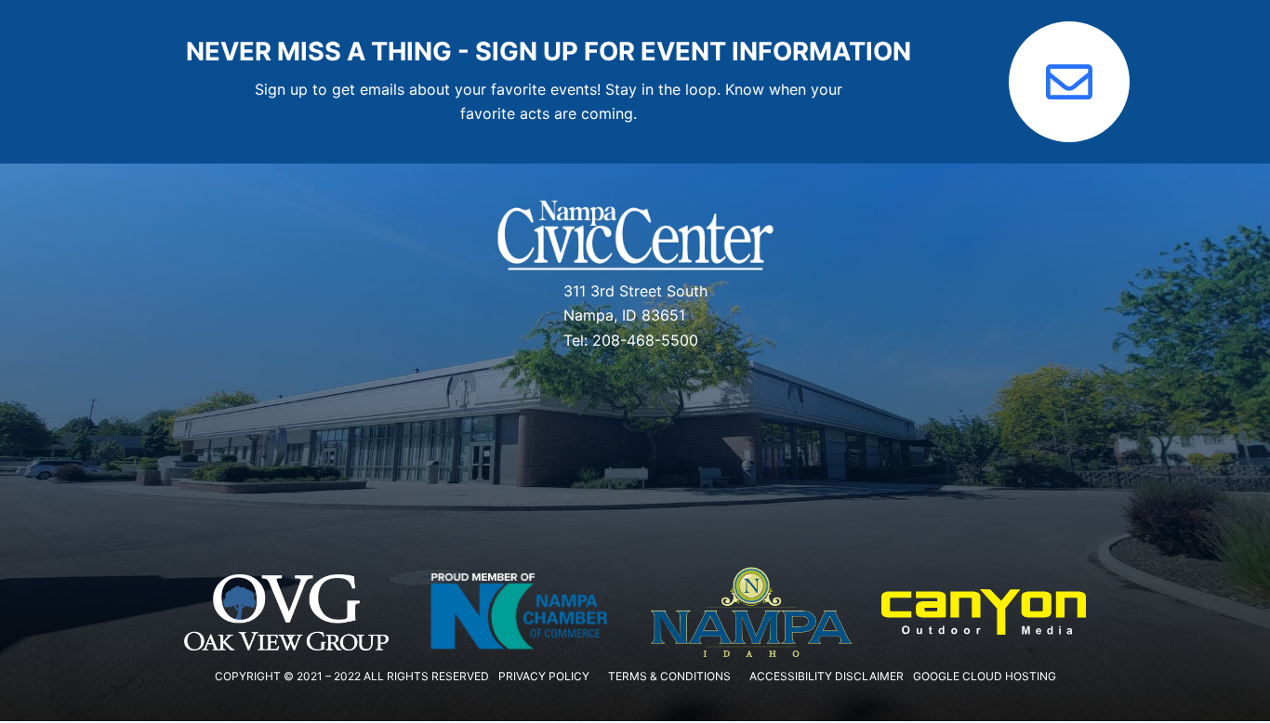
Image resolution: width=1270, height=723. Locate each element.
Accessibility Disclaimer (826, 676)
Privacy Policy (543, 676)
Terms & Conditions (669, 676)
